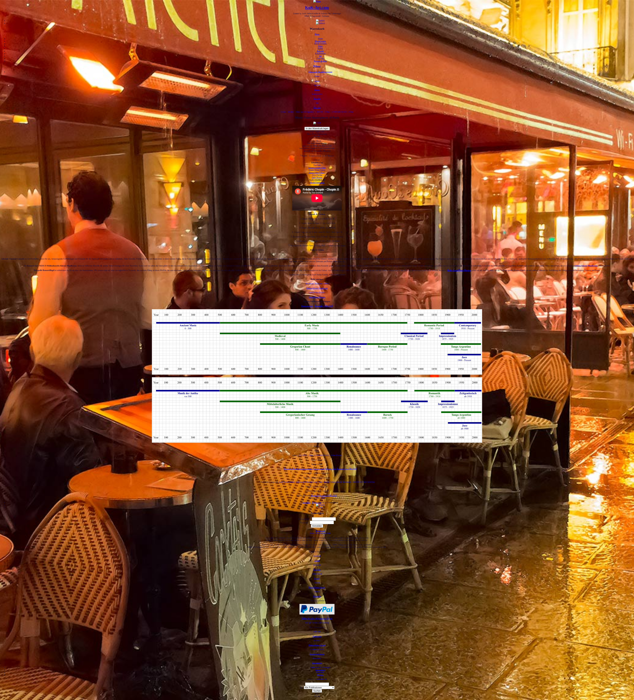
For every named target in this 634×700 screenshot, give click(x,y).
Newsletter (317, 658)
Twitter (317, 560)
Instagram (317, 565)
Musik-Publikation (317, 182)
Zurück (317, 696)
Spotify (317, 578)
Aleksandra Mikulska (304, 482)
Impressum (317, 636)
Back (317, 694)
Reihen (320, 48)
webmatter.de (322, 679)
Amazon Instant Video (317, 167)
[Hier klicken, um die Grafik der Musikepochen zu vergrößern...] (317, 442)
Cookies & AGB (317, 649)
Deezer (317, 583)
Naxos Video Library (317, 172)
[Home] (317, 1)
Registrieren (316, 502)
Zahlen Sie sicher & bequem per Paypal (317, 618)
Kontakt (317, 640)
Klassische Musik (291, 469)
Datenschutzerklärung (317, 645)
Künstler (320, 51)
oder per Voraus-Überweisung (317, 623)
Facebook (317, 556)
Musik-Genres (320, 41)
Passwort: (304, 522)
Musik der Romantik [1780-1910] (324, 495)
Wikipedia (317, 596)
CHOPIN (355, 482)
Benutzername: (304, 519)
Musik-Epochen (320, 43)
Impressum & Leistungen (320, 667)
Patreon (317, 592)
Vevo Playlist (317, 175)
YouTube (317, 165)
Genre (317, 81)
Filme (320, 46)
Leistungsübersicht (317, 654)
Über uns (320, 58)
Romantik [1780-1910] (324, 306)
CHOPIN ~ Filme (322, 112)
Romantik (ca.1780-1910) (347, 469)
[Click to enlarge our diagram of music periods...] (317, 374)
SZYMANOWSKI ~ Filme (342, 112)
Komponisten (320, 53)
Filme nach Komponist (304, 112)
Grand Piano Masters (317, 292)
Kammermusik (319, 469)
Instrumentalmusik (305, 469)
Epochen (317, 85)
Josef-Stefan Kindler (287, 482)
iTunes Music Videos (317, 170)
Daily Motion (317, 177)
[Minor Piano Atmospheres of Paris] (320, 505)
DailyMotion (317, 574)
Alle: (301, 687)
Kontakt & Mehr (320, 61)
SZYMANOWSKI (367, 482)
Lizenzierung (317, 663)
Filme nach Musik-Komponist (320, 72)
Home (317, 34)
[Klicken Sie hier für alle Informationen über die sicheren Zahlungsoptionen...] (317, 614)
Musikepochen (307, 306)
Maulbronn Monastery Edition (317, 283)
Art (320, 56)
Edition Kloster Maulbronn (317, 288)
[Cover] (317, 123)
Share (320, 507)
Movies (291, 112)
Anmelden (306, 502)
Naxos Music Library (317, 587)
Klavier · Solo (330, 469)
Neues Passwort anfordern (320, 533)
